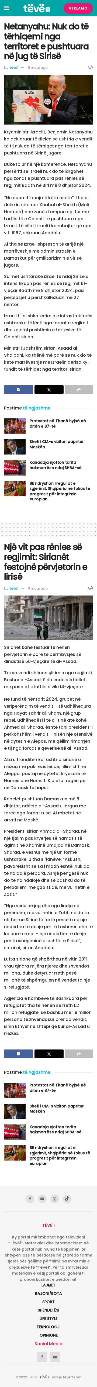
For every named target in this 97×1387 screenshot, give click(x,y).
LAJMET (48, 1285)
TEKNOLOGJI (49, 1327)
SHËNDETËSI (48, 1310)
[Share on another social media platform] (79, 389)
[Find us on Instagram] (54, 1199)
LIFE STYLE (48, 1318)
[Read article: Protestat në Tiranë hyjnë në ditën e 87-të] (15, 426)
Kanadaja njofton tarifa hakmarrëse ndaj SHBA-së (56, 465)
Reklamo (78, 8)
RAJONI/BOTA (48, 1293)
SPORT (48, 1302)
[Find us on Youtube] (42, 1199)
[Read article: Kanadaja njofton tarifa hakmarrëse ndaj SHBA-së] (15, 467)
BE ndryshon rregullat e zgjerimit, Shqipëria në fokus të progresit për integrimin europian (60, 491)
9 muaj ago (38, 67)
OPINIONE (49, 1335)
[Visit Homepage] (36, 8)
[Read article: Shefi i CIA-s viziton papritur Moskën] (15, 447)
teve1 (14, 67)
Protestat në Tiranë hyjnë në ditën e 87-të (58, 423)
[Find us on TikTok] (67, 1199)
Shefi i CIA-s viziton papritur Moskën (57, 444)
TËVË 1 (44, 1377)
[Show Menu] (6, 8)
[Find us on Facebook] (30, 1199)
